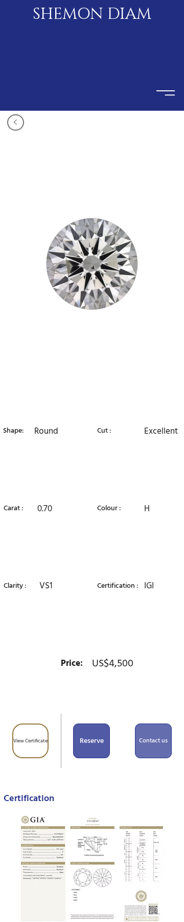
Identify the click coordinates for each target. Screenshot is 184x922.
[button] (91, 741)
